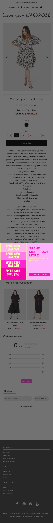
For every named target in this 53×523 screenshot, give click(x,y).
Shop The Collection (40, 274)
